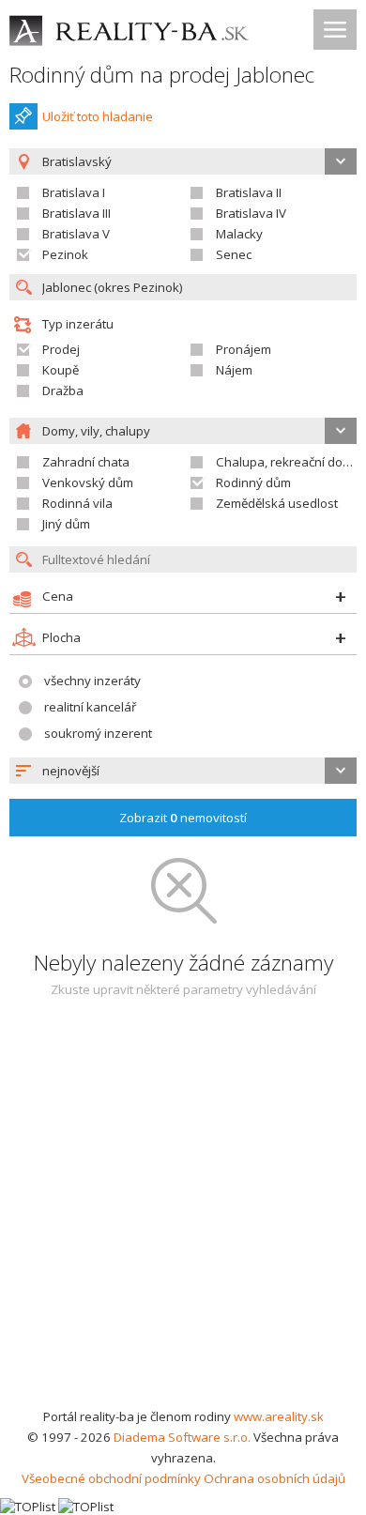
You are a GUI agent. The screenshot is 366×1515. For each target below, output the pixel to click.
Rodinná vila (77, 503)
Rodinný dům (253, 482)
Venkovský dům (87, 482)
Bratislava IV (251, 213)
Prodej (61, 349)
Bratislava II (249, 192)
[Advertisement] (183, 1214)
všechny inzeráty (92, 680)
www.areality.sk (279, 1416)
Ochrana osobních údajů (274, 1478)
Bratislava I (73, 192)
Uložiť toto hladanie (97, 116)
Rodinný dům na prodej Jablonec (161, 74)
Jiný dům (66, 523)
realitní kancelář (90, 706)
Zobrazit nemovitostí (183, 817)
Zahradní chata (86, 461)
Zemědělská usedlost (277, 503)
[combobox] (183, 771)
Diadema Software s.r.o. (182, 1437)
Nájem (234, 369)
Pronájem (243, 349)
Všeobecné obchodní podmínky (111, 1478)
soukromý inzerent (98, 733)
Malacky (239, 233)
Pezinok (65, 254)
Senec (234, 254)
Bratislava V (76, 233)
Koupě (60, 369)
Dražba (63, 390)
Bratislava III (76, 213)
